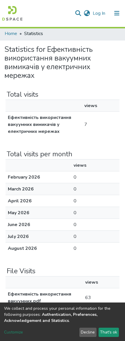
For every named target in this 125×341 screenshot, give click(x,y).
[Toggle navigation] (117, 13)
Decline (88, 332)
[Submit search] (78, 13)
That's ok (108, 332)
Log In (99, 13)
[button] (87, 13)
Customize (13, 332)
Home (11, 33)
